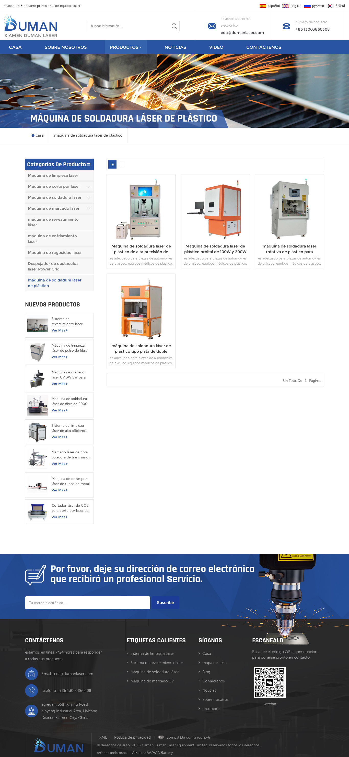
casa (15, 47)
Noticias (175, 47)
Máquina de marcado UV (152, 681)
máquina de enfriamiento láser (52, 238)
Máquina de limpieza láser (53, 175)
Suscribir (165, 602)
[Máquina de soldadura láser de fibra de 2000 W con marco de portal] (37, 405)
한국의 (340, 6)
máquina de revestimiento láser (53, 222)
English (295, 6)
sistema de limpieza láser (152, 653)
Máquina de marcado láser (53, 208)
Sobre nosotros (66, 47)
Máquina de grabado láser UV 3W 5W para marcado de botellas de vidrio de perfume (71, 375)
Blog (206, 672)
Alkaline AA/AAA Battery (152, 752)
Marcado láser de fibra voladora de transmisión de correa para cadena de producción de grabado (71, 455)
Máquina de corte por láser (54, 186)
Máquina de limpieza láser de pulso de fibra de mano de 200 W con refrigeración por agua (71, 348)
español (274, 6)
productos (124, 47)
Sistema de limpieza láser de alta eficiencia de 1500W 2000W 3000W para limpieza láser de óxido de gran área (70, 428)
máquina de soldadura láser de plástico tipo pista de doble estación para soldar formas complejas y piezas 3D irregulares (141, 348)
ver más (58, 330)
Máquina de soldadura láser (55, 197)
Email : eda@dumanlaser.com (67, 673)
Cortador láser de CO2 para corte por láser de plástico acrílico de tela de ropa (70, 508)
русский (318, 6)
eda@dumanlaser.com (242, 32)
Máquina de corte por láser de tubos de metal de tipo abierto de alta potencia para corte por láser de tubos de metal (71, 481)
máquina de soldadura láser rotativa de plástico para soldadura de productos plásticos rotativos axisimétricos (289, 249)
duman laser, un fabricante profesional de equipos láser (45, 6)
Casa (206, 653)
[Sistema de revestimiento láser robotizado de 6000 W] (37, 325)
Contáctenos (263, 47)
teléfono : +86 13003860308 (66, 690)
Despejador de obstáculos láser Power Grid (53, 266)
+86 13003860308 (313, 29)
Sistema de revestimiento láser (157, 662)
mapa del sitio (214, 662)
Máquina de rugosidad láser (55, 252)
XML (103, 737)
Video (216, 47)
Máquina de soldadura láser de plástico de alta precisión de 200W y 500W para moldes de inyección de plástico (141, 249)
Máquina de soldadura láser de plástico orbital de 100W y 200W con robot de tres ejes (215, 249)
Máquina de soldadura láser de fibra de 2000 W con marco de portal (71, 401)
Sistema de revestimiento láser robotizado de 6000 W (70, 321)
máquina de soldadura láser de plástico (88, 135)
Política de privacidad (133, 737)
